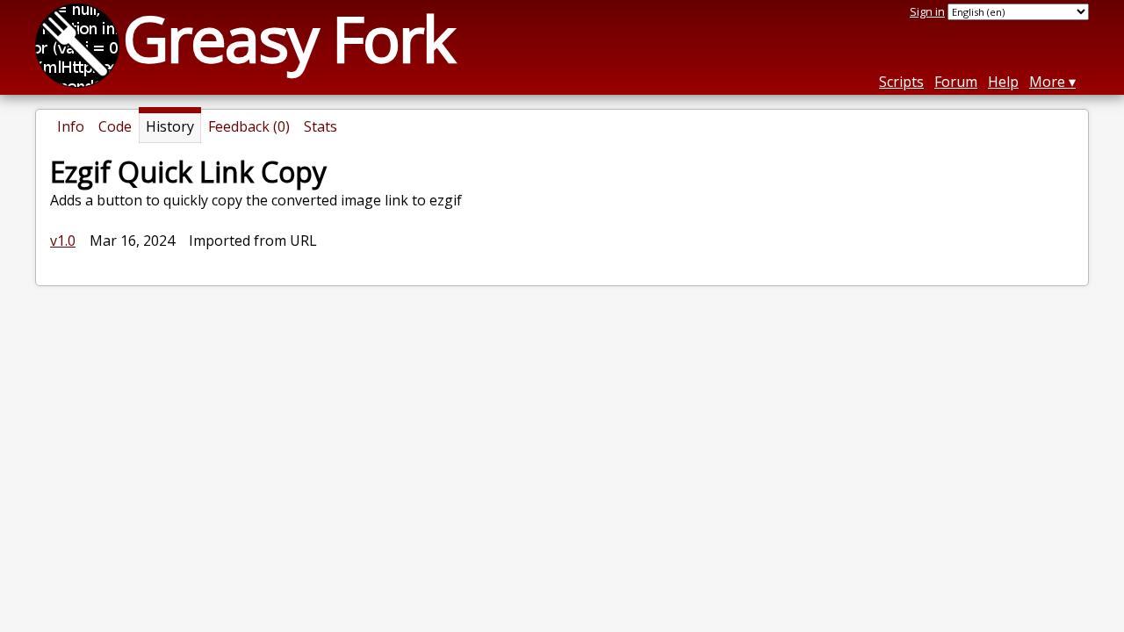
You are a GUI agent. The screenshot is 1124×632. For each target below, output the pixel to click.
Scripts (901, 81)
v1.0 (63, 240)
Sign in (927, 11)
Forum (955, 81)
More (1047, 81)
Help (1003, 81)
